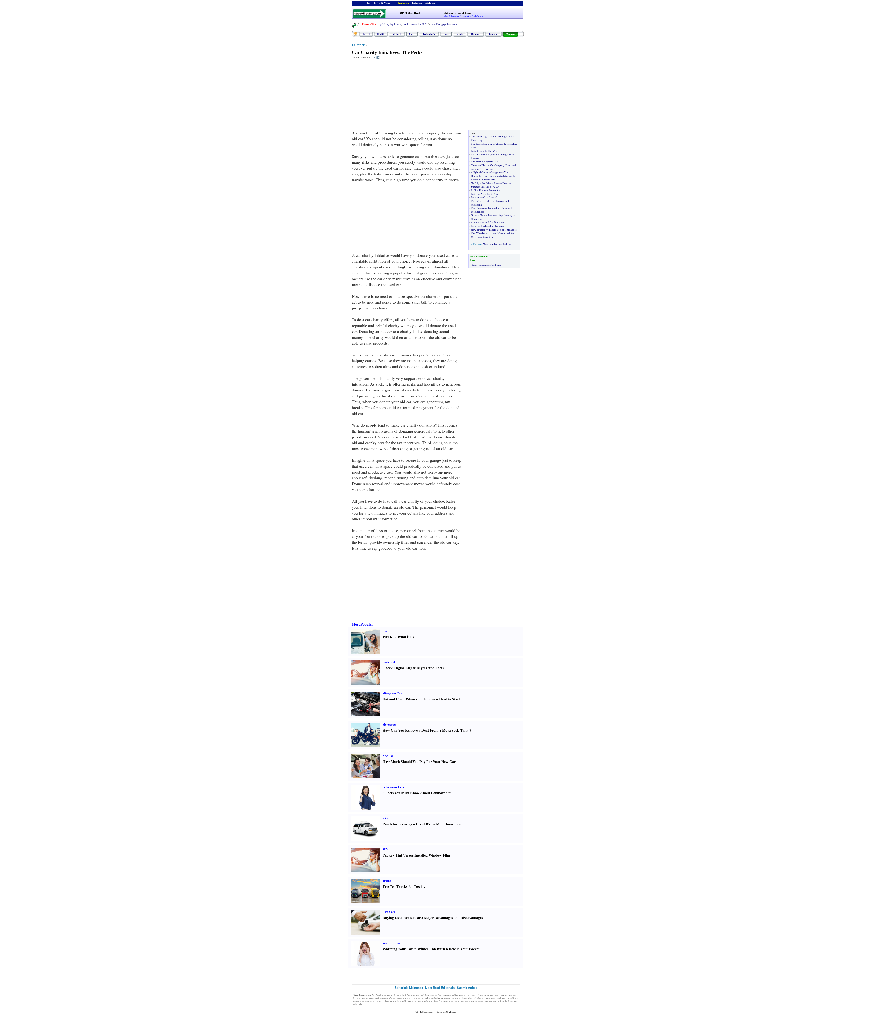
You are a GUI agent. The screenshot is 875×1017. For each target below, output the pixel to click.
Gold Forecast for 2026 (415, 24)
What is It (405, 637)
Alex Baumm (363, 57)
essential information (406, 995)
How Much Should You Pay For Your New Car (419, 762)
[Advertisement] (389, 96)
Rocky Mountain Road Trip (486, 264)
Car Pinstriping (479, 136)
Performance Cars (393, 787)
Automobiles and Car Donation (487, 222)
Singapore (403, 2)
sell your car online (507, 998)
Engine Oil (389, 662)
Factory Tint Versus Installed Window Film (416, 855)
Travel (366, 34)
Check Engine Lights (399, 668)
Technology (429, 34)
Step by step (443, 995)
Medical (396, 34)
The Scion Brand (480, 201)
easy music (456, 1001)
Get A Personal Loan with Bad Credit (463, 16)
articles (398, 1001)
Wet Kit (388, 637)
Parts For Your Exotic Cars (485, 194)
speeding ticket (371, 1001)
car (436, 995)
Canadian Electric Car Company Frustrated (493, 165)
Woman (510, 34)
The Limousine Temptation (485, 208)
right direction (479, 995)
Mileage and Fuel (392, 693)
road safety (369, 998)
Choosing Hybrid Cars (482, 168)
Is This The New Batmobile (485, 190)
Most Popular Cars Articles (497, 244)
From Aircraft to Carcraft (484, 197)
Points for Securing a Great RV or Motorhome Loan (423, 824)
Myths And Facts (430, 668)
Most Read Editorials (440, 987)
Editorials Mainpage (409, 987)
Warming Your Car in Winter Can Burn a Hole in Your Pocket (431, 949)
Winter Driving (391, 943)
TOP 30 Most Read (409, 13)
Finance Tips (369, 24)
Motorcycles (389, 724)
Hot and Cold (393, 699)
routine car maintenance (401, 998)
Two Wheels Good (480, 233)
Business (475, 34)
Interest (493, 34)
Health (380, 34)
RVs (385, 818)
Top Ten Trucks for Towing (404, 886)
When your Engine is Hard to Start (433, 699)
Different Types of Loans (457, 12)
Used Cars (389, 912)
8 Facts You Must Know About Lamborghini (417, 793)
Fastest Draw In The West (484, 150)
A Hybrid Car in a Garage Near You (490, 172)
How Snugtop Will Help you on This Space (494, 229)
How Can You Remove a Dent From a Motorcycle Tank (425, 730)
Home (446, 34)
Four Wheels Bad (501, 233)
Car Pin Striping (497, 136)
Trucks (387, 880)
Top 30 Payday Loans (389, 24)
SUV (385, 849)
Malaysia (430, 2)
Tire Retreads (496, 143)
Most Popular (362, 624)
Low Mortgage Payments (444, 24)
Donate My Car (479, 176)
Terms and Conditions (446, 1012)
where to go (418, 998)
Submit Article (467, 987)
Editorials (358, 45)
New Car (388, 755)
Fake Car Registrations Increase (487, 226)
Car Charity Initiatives (375, 52)
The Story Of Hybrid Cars (484, 161)
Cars (411, 34)
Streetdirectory (428, 1012)
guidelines (454, 995)
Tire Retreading (479, 143)
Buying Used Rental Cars (402, 918)
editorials (357, 1004)
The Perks (412, 52)
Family (459, 34)
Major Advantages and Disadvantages (453, 918)
